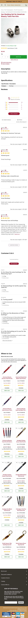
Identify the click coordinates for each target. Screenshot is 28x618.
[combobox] (21, 122)
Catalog (3, 581)
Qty (2, 54)
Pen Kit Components (18, 9)
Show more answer (7, 340)
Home (2, 9)
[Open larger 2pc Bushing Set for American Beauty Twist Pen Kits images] (14, 31)
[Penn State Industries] (14, 4)
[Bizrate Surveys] (9, 616)
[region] (13, 103)
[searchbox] (8, 120)
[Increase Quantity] (7, 57)
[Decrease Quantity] (2, 57)
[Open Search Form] (5, 5)
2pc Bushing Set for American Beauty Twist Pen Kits (16, 11)
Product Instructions (6, 62)
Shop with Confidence (6, 574)
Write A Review (14, 113)
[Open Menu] (2, 5)
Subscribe (21, 602)
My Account (4, 571)
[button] (23, 144)
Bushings (3, 12)
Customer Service (5, 578)
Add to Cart (7, 390)
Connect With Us (5, 584)
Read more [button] (17, 234)
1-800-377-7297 (16, 1)
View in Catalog (5, 63)
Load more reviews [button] (14, 245)
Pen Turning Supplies (9, 9)
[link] (7, 48)
